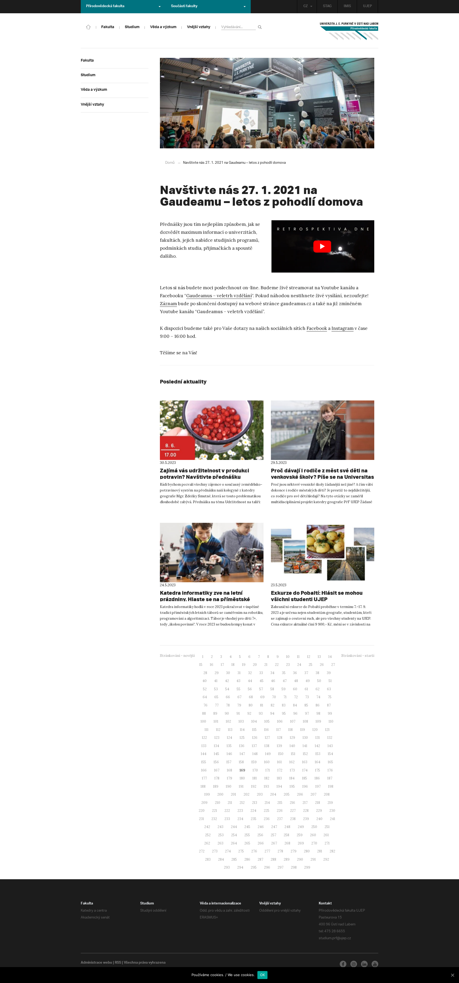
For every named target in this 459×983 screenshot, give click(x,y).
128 (279, 737)
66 (228, 697)
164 (317, 762)
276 (254, 851)
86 (318, 705)
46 (273, 681)
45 (262, 681)
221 (214, 810)
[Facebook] (343, 964)
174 (305, 770)
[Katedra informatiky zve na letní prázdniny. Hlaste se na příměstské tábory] (212, 552)
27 (333, 664)
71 (285, 697)
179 (229, 778)
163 (304, 762)
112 (218, 729)
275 (241, 851)
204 (273, 794)
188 (203, 786)
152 (305, 754)
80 (251, 705)
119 (302, 729)
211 (230, 802)
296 (267, 867)
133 (203, 746)
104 (254, 721)
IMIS (347, 6)
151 (293, 754)
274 (228, 851)
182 (266, 778)
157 (228, 762)
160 (267, 762)
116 (266, 729)
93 (261, 713)
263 (220, 843)
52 (205, 689)
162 (292, 762)
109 (318, 721)
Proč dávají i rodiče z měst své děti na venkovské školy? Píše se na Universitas (322, 473)
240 (319, 819)
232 (214, 819)
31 (239, 673)
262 (207, 843)
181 (254, 778)
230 (332, 810)
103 (241, 721)
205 (287, 794)
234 (240, 819)
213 (254, 802)
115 (254, 729)
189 (215, 786)
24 (299, 664)
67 (239, 697)
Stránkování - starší (357, 655)
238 (293, 819)
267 (274, 843)
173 (292, 770)
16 (211, 664)
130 (305, 737)
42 (227, 681)
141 (305, 746)
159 (254, 762)
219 (330, 802)
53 (216, 689)
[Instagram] (353, 964)
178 (216, 778)
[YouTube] (375, 964)
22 (277, 664)
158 (241, 762)
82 (272, 705)
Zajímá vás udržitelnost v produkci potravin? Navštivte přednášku (204, 473)
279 (293, 851)
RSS (118, 963)
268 (287, 843)
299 (307, 867)
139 (279, 746)
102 (228, 721)
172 (279, 770)
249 (301, 827)
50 (319, 681)
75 (330, 697)
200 (220, 794)
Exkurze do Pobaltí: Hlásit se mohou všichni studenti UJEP (317, 595)
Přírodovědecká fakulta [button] (105, 6)
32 (250, 673)
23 (288, 664)
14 (330, 656)
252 (208, 835)
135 (229, 746)
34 (272, 673)
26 (322, 664)
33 (261, 673)
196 (305, 786)
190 (228, 786)
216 (292, 802)
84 (295, 705)
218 (317, 802)
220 (202, 810)
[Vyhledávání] (261, 27)
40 (204, 681)
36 (295, 673)
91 (238, 713)
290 (300, 859)
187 (329, 778)
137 (254, 746)
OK (262, 975)
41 (216, 681)
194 (279, 786)
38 (317, 673)
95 (284, 713)
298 (294, 867)
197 (318, 786)
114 (242, 729)
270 (314, 843)
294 (240, 867)
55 (238, 689)
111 (207, 729)
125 (242, 737)
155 (203, 762)
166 (204, 770)
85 (306, 705)
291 (313, 859)
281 (319, 851)
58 (272, 689)
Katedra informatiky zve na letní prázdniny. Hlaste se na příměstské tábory (205, 599)
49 (307, 681)
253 (221, 835)
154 (330, 754)
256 (260, 835)
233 (227, 819)
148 (255, 754)
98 (318, 713)
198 (330, 786)
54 (227, 689)
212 (242, 802)
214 (267, 802)
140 (292, 746)
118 (290, 729)
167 (216, 770)
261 (326, 835)
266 (261, 843)
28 (205, 673)
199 (207, 794)
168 (229, 770)
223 (240, 810)
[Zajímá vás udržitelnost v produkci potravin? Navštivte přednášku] (212, 430)
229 (319, 810)
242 (207, 827)
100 (203, 721)
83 (284, 705)
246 (261, 827)
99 (330, 713)
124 (229, 737)
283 (208, 859)
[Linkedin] (364, 964)
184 (292, 778)
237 (280, 819)
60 (295, 689)
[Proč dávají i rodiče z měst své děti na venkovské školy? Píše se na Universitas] (323, 430)
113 (230, 729)
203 (260, 794)
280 (307, 851)
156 (216, 762)
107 (292, 721)
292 (326, 859)
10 (288, 656)
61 (306, 689)
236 (267, 819)
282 (332, 851)
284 (221, 859)
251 (327, 827)
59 (284, 689)
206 (300, 794)
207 (313, 794)
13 (319, 656)
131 (317, 737)
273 (215, 851)
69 (262, 697)
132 (329, 737)
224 (253, 810)
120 (315, 729)
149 (268, 754)
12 (308, 656)
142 (317, 746)
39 (329, 673)
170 (255, 770)
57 (261, 689)
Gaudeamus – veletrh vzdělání (219, 296)
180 (242, 778)
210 (217, 802)
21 (265, 664)
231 (201, 819)
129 (292, 737)
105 (267, 721)
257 (273, 835)
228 (306, 810)
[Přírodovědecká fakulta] (88, 26)
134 (216, 746)
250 (314, 827)
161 (279, 762)
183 (279, 778)
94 (272, 713)
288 (273, 859)
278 (280, 851)
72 (296, 697)
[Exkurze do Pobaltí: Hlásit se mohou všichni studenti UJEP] (323, 552)
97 (307, 713)
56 (250, 689)
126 (254, 737)
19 (243, 664)
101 (216, 721)
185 (304, 778)
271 (327, 843)
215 (279, 802)
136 (241, 746)
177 (204, 778)
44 (250, 681)
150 (280, 754)
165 (330, 762)
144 (203, 754)
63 (329, 689)
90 (227, 713)
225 (266, 810)
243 (220, 827)
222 (227, 810)
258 (286, 835)
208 (327, 794)
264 (234, 843)
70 (274, 697)
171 (267, 770)
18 (233, 664)
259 (300, 835)
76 (205, 705)
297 (280, 867)
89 (215, 713)
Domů (170, 163)
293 (227, 867)
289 (287, 859)
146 (229, 754)
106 (280, 721)
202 (246, 794)
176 (330, 770)
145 (216, 754)
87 (329, 705)
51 (330, 681)
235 (253, 819)
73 (307, 697)
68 (251, 697)
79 (239, 705)
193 (266, 786)
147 (242, 754)
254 (234, 835)
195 (292, 786)
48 (296, 681)
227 (293, 810)
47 (285, 681)
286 (247, 859)
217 (305, 802)
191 (241, 786)
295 (254, 867)
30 (228, 673)
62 (318, 689)
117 (278, 729)
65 (216, 697)
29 (217, 673)
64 (205, 697)
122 (204, 737)
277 (267, 851)
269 (301, 843)
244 (234, 827)
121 (327, 729)
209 (204, 802)
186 (317, 778)
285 (234, 859)
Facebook (317, 328)
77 (217, 705)
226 (280, 810)
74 (318, 697)
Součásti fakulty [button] (184, 6)
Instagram (343, 328)
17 (222, 664)
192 (253, 786)
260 (313, 835)
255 (247, 835)
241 (332, 819)
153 (317, 754)
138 (266, 746)
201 (233, 794)
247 (274, 827)
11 (298, 656)
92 (249, 713)
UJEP (367, 6)
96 (295, 713)
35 (284, 673)
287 (260, 859)
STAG (327, 6)
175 (317, 770)
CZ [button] (305, 6)
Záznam (168, 304)
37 (306, 673)
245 (247, 827)
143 (330, 746)
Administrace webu (96, 963)
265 (247, 843)
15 (200, 664)
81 (261, 705)
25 (310, 664)
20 (255, 664)
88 (204, 713)
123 (216, 737)
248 (287, 827)
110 (331, 721)
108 (305, 721)
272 (202, 851)
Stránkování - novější (177, 655)
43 (238, 681)
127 (267, 737)
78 (228, 705)
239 (306, 819)
